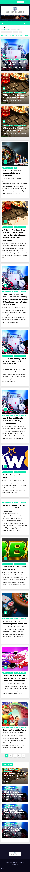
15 (19, 756)
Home (2, 868)
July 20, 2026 (8, 426)
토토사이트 (4, 29)
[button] (24, 23)
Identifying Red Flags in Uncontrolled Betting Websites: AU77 (12, 420)
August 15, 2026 (9, 100)
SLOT (15, 59)
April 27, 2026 (8, 572)
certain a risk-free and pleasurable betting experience (11, 173)
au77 (9, 29)
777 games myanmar (7, 32)
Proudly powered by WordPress (10, 862)
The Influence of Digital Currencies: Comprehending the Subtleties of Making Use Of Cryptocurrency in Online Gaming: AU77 (14, 299)
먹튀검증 (13, 29)
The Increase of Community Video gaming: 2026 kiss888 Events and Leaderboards (14, 678)
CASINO (4, 59)
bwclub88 (15, 32)
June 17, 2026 (8, 511)
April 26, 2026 (8, 626)
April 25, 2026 (8, 683)
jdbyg (20, 32)
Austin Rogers (20, 67)
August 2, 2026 (9, 67)
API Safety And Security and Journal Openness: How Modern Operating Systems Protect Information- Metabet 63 (14, 235)
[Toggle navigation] (27, 23)
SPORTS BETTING (21, 59)
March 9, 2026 (8, 735)
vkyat (18, 29)
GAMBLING (10, 59)
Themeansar (15, 864)
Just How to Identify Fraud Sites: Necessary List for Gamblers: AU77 (14, 361)
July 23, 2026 (8, 367)
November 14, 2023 (10, 178)
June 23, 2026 (8, 480)
